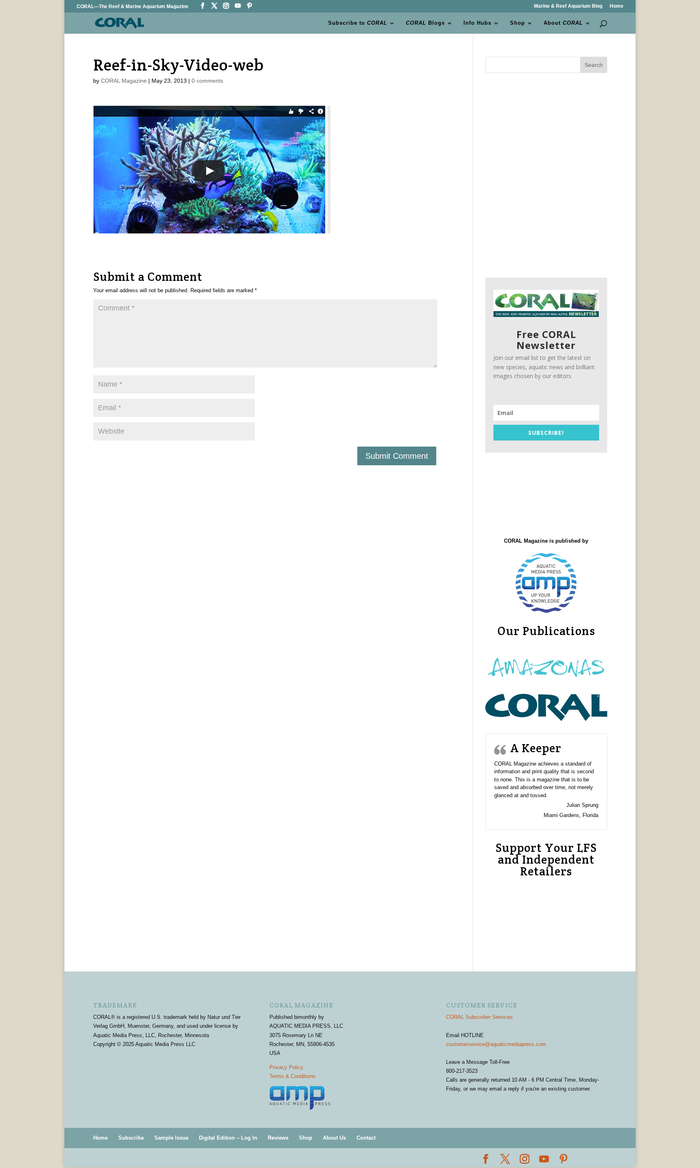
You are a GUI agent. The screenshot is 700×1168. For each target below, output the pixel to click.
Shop (517, 23)
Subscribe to (357, 23)
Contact (366, 1138)
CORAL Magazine (124, 80)
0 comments (207, 80)
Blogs (425, 23)
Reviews (278, 1138)
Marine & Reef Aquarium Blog (568, 6)
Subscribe (131, 1138)
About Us (334, 1138)
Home (616, 6)
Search (594, 65)
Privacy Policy (286, 1067)
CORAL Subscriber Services (479, 1017)
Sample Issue (171, 1138)
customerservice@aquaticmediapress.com (496, 1044)
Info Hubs (477, 23)
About (563, 23)
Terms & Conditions (292, 1076)
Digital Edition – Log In (228, 1138)
